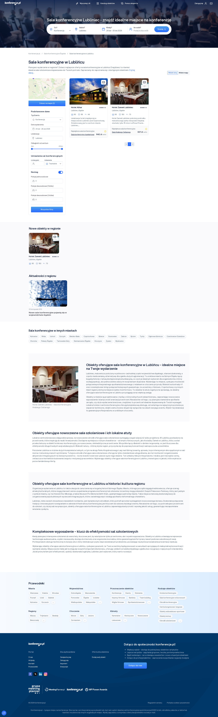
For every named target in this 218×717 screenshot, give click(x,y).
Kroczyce (98, 341)
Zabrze (123, 336)
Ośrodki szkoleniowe (168, 621)
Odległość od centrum (39, 143)
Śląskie (86, 598)
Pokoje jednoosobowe (39, 177)
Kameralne (116, 616)
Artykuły (31, 660)
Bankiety (132, 598)
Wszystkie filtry (47, 209)
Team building (145, 598)
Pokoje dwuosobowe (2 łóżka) (42, 195)
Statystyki (64, 667)
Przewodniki (33, 667)
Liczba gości (35, 160)
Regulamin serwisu (155, 703)
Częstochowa (89, 336)
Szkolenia (138, 593)
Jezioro (91, 616)
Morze (73, 616)
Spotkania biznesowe (136, 602)
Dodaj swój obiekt (98, 657)
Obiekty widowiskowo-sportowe (172, 611)
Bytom (133, 336)
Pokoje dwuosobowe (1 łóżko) (42, 186)
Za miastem (75, 620)
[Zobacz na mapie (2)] (46, 88)
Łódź (42, 598)
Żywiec (108, 341)
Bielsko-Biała (74, 336)
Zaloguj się (64, 660)
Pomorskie (75, 598)
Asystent (63, 663)
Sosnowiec (112, 336)
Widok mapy (183, 73)
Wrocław (55, 593)
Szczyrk (62, 336)
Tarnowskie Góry (63, 341)
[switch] (60, 172)
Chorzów (33, 341)
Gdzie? (82, 27)
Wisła (44, 336)
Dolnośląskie (76, 593)
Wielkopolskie (76, 602)
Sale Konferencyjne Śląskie (55, 54)
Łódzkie (96, 598)
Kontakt (31, 663)
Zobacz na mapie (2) (47, 103)
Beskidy (55, 616)
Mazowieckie (90, 593)
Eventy (128, 593)
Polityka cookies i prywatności (178, 703)
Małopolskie (90, 602)
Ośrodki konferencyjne (168, 602)
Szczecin (45, 602)
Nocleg (34, 172)
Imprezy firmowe (118, 598)
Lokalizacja (35, 134)
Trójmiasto (44, 616)
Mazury (33, 616)
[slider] (32, 149)
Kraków (45, 593)
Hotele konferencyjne (168, 593)
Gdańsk (51, 598)
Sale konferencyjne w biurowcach (172, 598)
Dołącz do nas (135, 665)
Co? (55, 27)
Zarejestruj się (65, 657)
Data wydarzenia (37, 125)
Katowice (33, 336)
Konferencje (116, 593)
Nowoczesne (143, 616)
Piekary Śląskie (47, 341)
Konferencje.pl (34, 54)
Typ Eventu (35, 115)
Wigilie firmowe (118, 602)
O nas (30, 657)
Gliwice (101, 336)
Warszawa (34, 593)
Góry (82, 616)
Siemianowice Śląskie (82, 341)
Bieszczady (34, 620)
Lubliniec (74, 110)
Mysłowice (119, 341)
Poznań (33, 598)
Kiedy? (109, 27)
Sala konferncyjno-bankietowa (82, 134)
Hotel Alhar (76, 107)
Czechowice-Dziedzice (176, 336)
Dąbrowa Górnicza (156, 336)
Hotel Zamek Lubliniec (122, 107)
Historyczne (129, 616)
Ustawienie (48, 160)
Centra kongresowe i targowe (171, 607)
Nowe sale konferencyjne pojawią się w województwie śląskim (48, 313)
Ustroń (52, 336)
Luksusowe (116, 620)
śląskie (81, 110)
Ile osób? (137, 27)
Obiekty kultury (165, 616)
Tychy (142, 336)
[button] (105, 3)
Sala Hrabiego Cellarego (121, 132)
